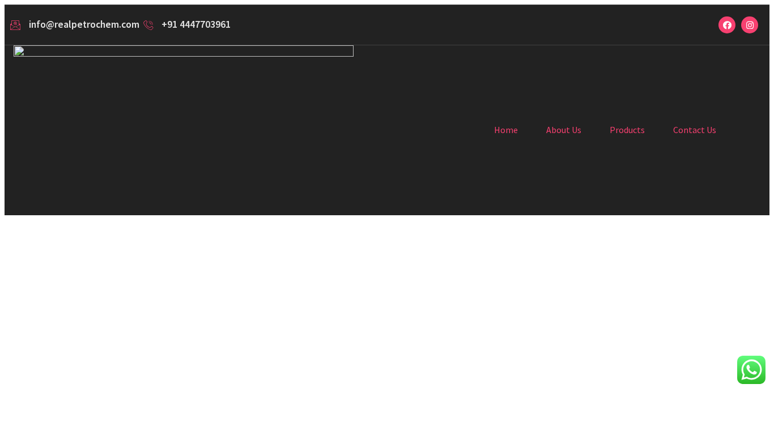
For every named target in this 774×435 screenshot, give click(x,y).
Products (627, 129)
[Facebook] (726, 24)
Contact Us (694, 129)
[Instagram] (749, 24)
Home (506, 129)
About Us (563, 129)
